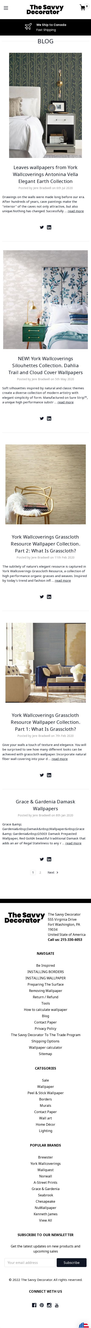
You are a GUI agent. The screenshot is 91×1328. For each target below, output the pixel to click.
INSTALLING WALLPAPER (45, 978)
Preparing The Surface (46, 984)
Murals (45, 1105)
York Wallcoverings (45, 1163)
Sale (45, 1080)
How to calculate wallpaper (45, 1009)
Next (51, 872)
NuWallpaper (45, 1207)
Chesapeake (45, 1201)
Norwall (45, 1176)
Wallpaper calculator (45, 1047)
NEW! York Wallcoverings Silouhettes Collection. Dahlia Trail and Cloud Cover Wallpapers (45, 365)
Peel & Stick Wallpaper (46, 1093)
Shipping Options (45, 1041)
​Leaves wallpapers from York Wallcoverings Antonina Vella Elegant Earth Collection (45, 174)
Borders (45, 1099)
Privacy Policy (45, 1028)
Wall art (45, 1118)
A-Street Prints (45, 1182)
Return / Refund (45, 997)
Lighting (45, 1130)
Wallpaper (45, 1086)
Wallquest (45, 1170)
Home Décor (45, 1124)
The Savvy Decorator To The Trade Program (45, 1035)
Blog (45, 1016)
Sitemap (45, 1053)
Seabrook (45, 1195)
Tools (45, 1003)
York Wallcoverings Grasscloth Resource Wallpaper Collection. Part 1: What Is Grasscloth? (45, 722)
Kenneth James (46, 1214)
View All (45, 1220)
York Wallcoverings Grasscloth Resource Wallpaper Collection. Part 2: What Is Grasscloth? (45, 544)
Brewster (45, 1157)
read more (76, 211)
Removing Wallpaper (45, 990)
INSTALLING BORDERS (45, 971)
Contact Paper (45, 1022)
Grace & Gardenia (45, 1188)
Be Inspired (45, 965)
